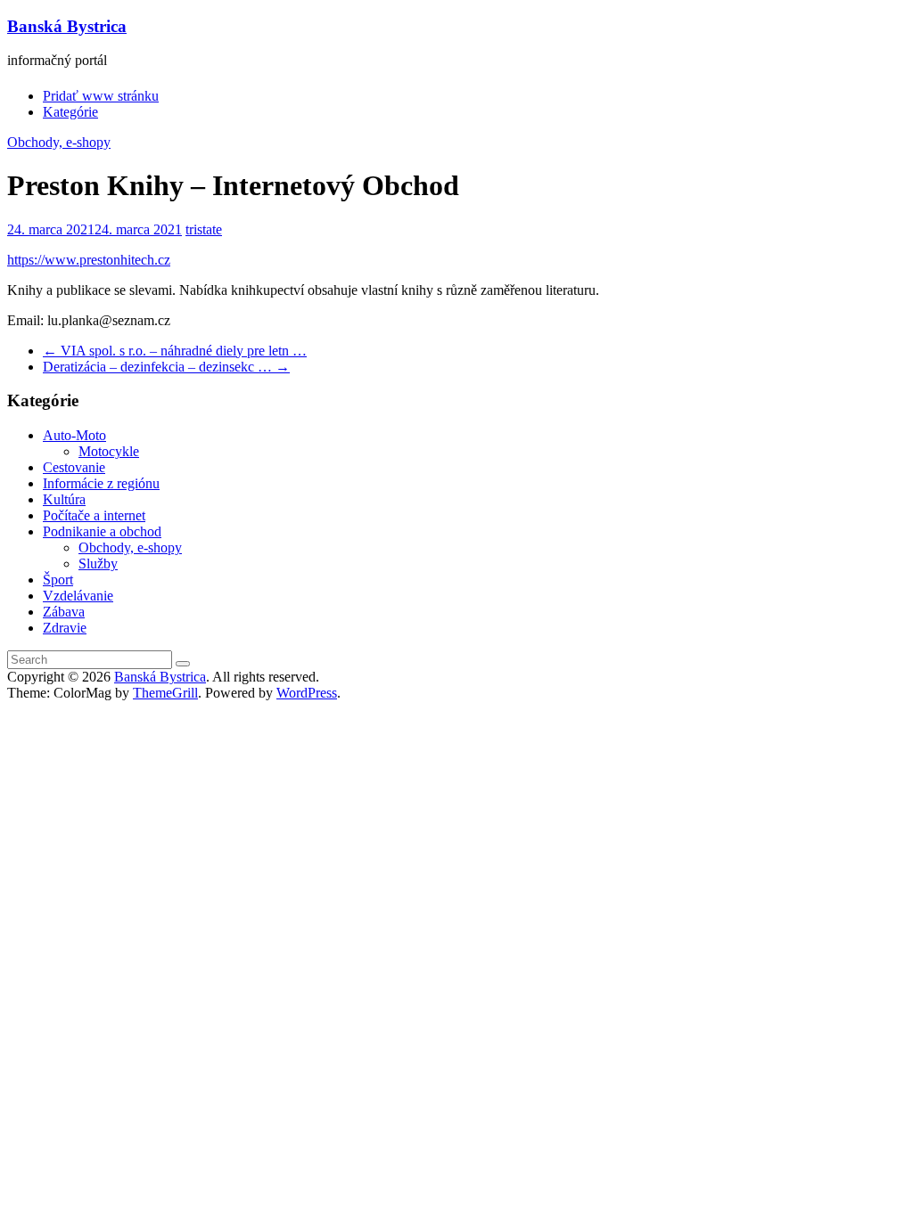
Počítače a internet (94, 515)
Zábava (64, 611)
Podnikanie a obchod (102, 531)
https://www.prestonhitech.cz (88, 259)
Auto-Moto (74, 435)
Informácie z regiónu (101, 483)
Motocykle (108, 451)
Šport (58, 579)
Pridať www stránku (101, 95)
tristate (203, 229)
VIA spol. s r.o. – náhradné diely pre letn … (175, 350)
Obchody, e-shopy (59, 142)
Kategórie (70, 111)
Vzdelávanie (78, 595)
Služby (98, 563)
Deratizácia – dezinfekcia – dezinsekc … (166, 366)
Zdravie (64, 627)
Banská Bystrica (67, 26)
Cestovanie (74, 467)
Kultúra (64, 499)
